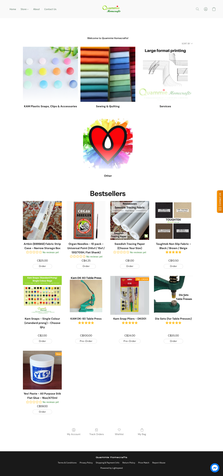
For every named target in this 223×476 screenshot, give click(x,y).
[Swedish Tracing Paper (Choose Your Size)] (129, 220)
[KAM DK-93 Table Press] (86, 295)
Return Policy (128, 462)
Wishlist (119, 434)
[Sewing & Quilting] (107, 74)
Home (13, 9)
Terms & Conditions (67, 462)
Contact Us (50, 9)
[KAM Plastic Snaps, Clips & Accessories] (50, 74)
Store (24, 9)
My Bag (142, 434)
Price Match (143, 462)
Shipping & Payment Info (107, 462)
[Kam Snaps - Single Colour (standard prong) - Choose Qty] (42, 295)
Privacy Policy (86, 462)
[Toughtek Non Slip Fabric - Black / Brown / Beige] (173, 220)
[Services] (165, 74)
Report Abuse (158, 462)
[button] (111, 9)
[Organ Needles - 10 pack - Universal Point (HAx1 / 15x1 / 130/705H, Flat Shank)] (86, 220)
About (36, 9)
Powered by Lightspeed (111, 468)
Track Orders (96, 434)
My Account (73, 434)
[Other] (107, 143)
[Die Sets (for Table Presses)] (173, 295)
